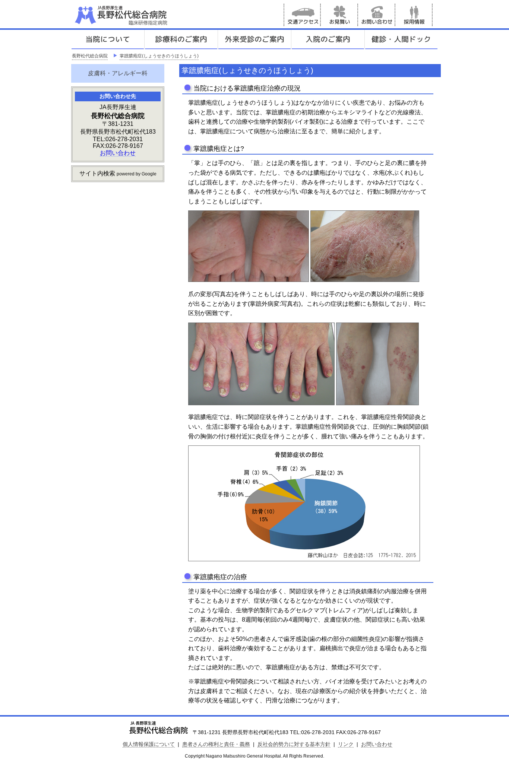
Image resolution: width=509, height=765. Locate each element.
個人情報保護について (149, 744)
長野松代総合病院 (90, 55)
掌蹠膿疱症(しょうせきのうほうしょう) (159, 55)
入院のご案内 (327, 39)
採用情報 (414, 15)
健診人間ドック (401, 39)
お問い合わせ (376, 15)
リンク (346, 744)
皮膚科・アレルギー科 (118, 73)
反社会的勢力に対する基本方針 (294, 744)
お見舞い (339, 15)
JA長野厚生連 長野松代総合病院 (143, 15)
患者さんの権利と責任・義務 (216, 744)
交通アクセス (302, 15)
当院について (107, 39)
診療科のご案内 (181, 39)
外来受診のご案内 (254, 39)
